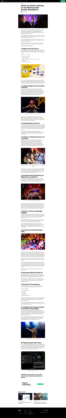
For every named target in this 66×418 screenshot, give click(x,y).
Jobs (25, 411)
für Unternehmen (25, 1)
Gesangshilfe (16, 1)
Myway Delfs (25, 11)
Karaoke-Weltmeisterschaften (26, 94)
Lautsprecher (27, 59)
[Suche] (59, 1)
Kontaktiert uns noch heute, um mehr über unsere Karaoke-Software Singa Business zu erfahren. (32, 376)
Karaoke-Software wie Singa (26, 61)
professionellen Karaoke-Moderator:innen (27, 143)
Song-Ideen (20, 1)
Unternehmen (26, 413)
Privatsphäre (30, 412)
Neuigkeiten (11, 1)
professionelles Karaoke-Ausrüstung (29, 50)
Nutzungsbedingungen (31, 413)
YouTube (30, 81)
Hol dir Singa (63, 1)
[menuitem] (11, 1)
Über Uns (26, 410)
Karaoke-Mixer (24, 60)
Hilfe (29, 411)
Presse (25, 412)
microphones (26, 288)
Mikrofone (28, 56)
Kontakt (29, 414)
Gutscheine (30, 410)
